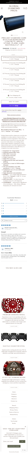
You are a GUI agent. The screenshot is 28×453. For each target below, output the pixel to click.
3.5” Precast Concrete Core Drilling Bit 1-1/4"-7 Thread (14, 74)
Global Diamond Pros (14, 8)
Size (14, 54)
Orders (14, 419)
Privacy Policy (14, 410)
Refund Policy (14, 414)
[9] (14, 368)
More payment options (14, 115)
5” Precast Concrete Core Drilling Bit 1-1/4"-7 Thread (14, 85)
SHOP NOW (14, 357)
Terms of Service (14, 412)
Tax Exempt (14, 421)
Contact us (14, 401)
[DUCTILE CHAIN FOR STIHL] (14, 337)
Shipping (7, 50)
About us (14, 398)
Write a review (14, 216)
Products (14, 394)
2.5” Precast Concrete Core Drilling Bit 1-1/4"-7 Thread (14, 63)
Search (14, 405)
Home (14, 392)
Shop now (14, 326)
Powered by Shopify (14, 451)
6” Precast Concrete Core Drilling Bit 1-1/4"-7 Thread (14, 90)
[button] (14, 203)
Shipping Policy (14, 407)
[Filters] (2, 220)
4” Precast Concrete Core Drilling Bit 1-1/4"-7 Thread (14, 79)
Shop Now (14, 387)
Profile (14, 423)
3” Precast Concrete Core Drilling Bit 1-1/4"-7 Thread (14, 69)
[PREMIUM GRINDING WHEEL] (14, 305)
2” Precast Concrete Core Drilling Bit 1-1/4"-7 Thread (14, 58)
